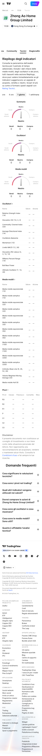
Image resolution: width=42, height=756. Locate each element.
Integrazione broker (29, 744)
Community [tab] (12, 51)
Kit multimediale (28, 663)
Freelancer (6, 728)
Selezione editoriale (9, 716)
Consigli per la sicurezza (27, 704)
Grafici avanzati (28, 730)
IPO (3, 656)
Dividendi (5, 653)
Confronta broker (28, 626)
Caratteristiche (27, 606)
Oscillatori (6, 204)
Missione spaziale (28, 652)
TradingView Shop (29, 670)
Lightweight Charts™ (29, 727)
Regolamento (7, 701)
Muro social (6, 693)
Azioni (4, 613)
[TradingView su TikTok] (37, 556)
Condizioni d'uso (9, 455)
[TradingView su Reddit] (4, 561)
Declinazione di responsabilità (27, 688)
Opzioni (5, 668)
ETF (3, 616)
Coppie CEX (6, 623)
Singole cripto (7, 621)
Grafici (4, 606)
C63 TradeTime (28, 675)
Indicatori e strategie (10, 723)
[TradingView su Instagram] (20, 556)
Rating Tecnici (8, 88)
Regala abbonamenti (30, 613)
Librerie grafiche (28, 724)
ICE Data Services (32, 573)
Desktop (5, 683)
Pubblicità (26, 741)
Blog (23, 655)
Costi (24, 608)
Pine (4, 628)
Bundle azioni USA (29, 641)
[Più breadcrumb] (12, 10)
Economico (6, 648)
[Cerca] (25, 3)
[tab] (11, 95)
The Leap (25, 628)
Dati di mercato (28, 611)
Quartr (10, 590)
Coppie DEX (6, 626)
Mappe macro (7, 671)
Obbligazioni (7, 618)
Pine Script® (7, 673)
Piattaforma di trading (30, 732)
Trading (5, 710)
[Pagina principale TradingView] (9, 3)
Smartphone (7, 681)
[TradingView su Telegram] (32, 556)
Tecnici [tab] (23, 51)
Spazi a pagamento (9, 731)
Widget (24, 722)
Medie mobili (8, 279)
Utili (3, 651)
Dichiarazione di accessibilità (28, 700)
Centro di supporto (29, 658)
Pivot (4, 390)
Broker (24, 623)
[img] (34, 26)
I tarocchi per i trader (30, 673)
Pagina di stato (27, 713)
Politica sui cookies (29, 696)
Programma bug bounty (28, 709)
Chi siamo (25, 650)
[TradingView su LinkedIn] (26, 556)
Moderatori (6, 703)
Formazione (6, 713)
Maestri (5, 725)
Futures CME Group (29, 636)
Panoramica (26, 621)
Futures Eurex (27, 638)
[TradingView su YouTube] (15, 556)
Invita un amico (8, 695)
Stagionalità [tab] (34, 51)
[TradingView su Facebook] (9, 556)
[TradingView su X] (4, 556)
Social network (8, 690)
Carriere (25, 660)
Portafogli (6, 663)
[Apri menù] (3, 3)
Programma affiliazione (30, 746)
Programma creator (9, 698)
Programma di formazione (27, 750)
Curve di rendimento (10, 666)
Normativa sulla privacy (28, 693)
